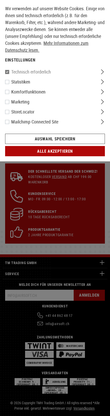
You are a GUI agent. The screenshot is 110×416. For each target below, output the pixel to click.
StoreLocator (22, 112)
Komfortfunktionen (28, 92)
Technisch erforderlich (31, 72)
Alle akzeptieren (55, 151)
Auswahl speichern (55, 139)
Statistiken (20, 82)
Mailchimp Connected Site (34, 122)
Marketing (20, 102)
